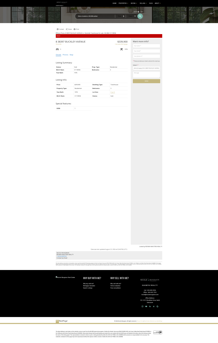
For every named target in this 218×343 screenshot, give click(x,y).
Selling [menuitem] (142, 3)
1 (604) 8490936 (62, 256)
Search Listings (87, 288)
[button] (142, 306)
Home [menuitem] (114, 3)
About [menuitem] (157, 3)
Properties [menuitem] (123, 3)
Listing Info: (61, 79)
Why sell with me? (115, 283)
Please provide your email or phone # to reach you (147, 61)
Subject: (135, 65)
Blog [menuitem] (151, 3)
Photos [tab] (65, 55)
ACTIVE (135, 11)
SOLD (142, 11)
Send (146, 81)
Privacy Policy (140, 321)
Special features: (63, 103)
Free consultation (115, 288)
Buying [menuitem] (133, 3)
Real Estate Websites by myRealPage (153, 321)
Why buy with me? (88, 283)
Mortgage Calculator (89, 286)
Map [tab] (71, 55)
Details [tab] (58, 55)
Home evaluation (115, 286)
